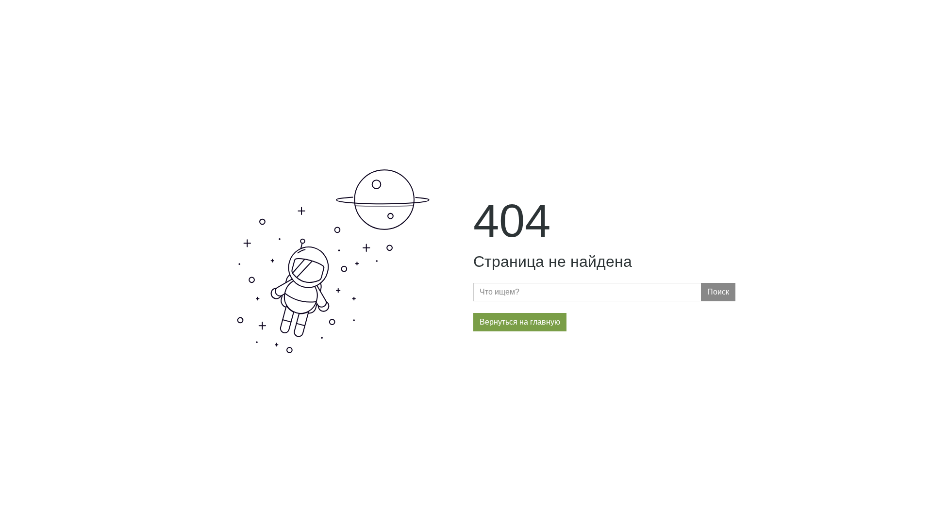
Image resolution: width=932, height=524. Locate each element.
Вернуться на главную (520, 322)
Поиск (718, 292)
